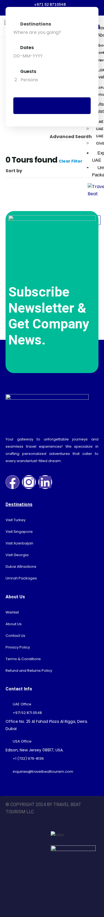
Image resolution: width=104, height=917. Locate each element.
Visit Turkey (16, 520)
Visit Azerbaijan (19, 543)
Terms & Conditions (23, 659)
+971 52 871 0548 (27, 712)
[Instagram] (29, 482)
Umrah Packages (21, 578)
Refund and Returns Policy (29, 670)
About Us (14, 624)
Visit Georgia (17, 555)
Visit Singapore (19, 531)
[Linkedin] (45, 482)
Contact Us (15, 635)
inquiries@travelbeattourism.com (43, 771)
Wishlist (12, 612)
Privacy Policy (18, 647)
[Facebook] (12, 482)
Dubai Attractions (21, 566)
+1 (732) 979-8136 (28, 758)
